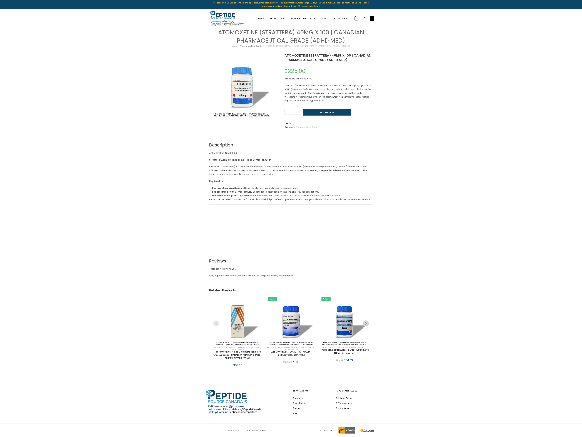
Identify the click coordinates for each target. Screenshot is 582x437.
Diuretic (325, 347)
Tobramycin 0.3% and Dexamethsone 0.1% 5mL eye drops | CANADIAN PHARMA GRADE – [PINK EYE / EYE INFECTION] (237, 355)
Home (234, 46)
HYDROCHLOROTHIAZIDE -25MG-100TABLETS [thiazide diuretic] (344, 351)
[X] (372, 18)
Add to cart (327, 112)
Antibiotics (219, 347)
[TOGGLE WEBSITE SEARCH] (365, 18)
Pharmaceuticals (253, 347)
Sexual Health (238, 349)
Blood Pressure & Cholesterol (280, 347)
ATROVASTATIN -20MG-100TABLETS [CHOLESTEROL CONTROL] (291, 353)
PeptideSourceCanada (255, 430)
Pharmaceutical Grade (251, 46)
